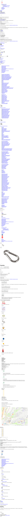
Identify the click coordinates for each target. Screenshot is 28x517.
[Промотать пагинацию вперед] (1, 247)
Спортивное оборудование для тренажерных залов (7, 221)
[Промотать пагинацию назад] (1, 243)
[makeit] (2, 506)
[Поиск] (7, 56)
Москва (2, 513)
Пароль (1, 18)
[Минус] (1, 273)
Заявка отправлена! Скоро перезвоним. (5, 280)
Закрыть (1, 445)
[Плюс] (9, 273)
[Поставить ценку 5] (3, 435)
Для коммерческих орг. (5, 229)
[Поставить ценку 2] (3, 431)
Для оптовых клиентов (5, 228)
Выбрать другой (3, 35)
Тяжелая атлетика (4, 67)
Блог (2, 231)
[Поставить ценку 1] (3, 429)
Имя (0, 437)
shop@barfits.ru (3, 479)
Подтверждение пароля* (3, 23)
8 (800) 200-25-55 (2, 42)
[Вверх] (1, 516)
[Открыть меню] (4, 51)
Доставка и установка (4, 4)
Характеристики (3, 358)
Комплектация (3, 359)
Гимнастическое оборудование (5, 70)
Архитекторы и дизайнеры (6, 6)
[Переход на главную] (1, 30)
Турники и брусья (4, 66)
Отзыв (7, 439)
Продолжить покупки (3, 515)
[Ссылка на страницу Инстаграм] (15, 1)
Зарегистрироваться (3, 12)
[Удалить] (20, 442)
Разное (2, 466)
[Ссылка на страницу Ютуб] (15, 2)
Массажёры (3, 72)
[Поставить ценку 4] (3, 434)
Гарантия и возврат (5, 485)
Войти (1, 11)
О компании (3, 484)
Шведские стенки (4, 460)
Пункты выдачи (3, 361)
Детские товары (3, 71)
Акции (2, 470)
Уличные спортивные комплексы (5, 65)
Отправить (2, 443)
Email (1, 17)
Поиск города (1, 509)
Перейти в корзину (2, 48)
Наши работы (3, 8)
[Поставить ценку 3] (3, 432)
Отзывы (3, 7)
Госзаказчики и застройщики (6, 5)
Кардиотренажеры (4, 69)
